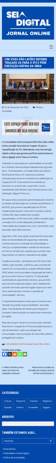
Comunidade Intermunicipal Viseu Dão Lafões (27, 344)
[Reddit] (14, 354)
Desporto (20, 401)
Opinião (8, 407)
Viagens (46, 407)
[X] (9, 354)
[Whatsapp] (19, 354)
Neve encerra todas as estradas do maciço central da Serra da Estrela (41, 370)
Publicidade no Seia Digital (16, 453)
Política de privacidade (14, 457)
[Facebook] (4, 354)
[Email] (25, 354)
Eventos (34, 401)
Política (39, 107)
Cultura (7, 401)
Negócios (47, 401)
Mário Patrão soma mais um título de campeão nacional (12, 370)
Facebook (8, 440)
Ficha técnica (9, 449)
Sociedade (7, 111)
